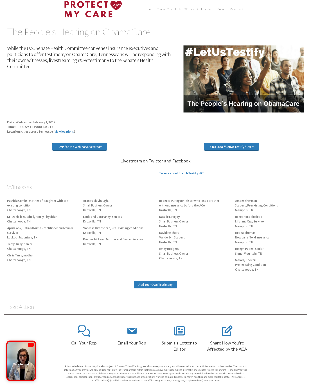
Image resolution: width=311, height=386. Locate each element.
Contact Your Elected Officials (175, 9)
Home (149, 9)
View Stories (237, 9)
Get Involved (205, 9)
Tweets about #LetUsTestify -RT (181, 173)
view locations (64, 131)
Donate (221, 9)
